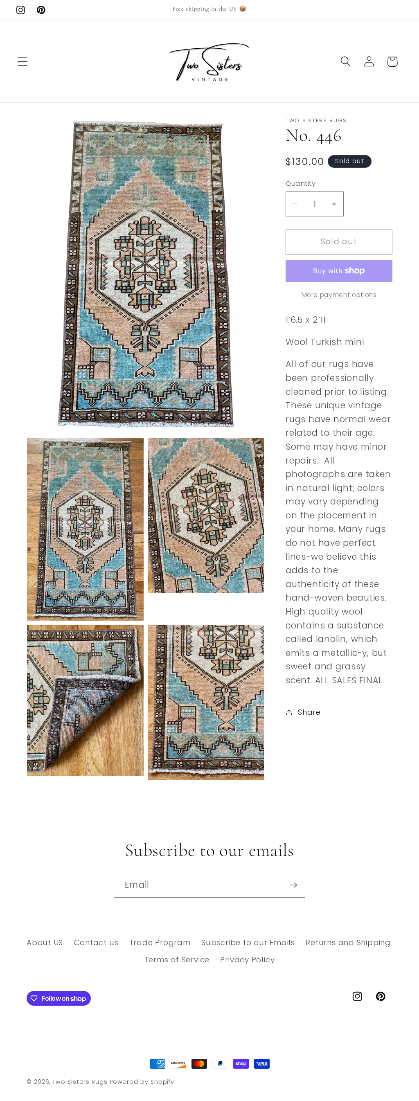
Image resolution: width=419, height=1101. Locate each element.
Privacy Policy (247, 960)
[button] (22, 61)
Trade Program (160, 942)
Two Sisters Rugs (80, 1082)
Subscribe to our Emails (248, 942)
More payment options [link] (339, 294)
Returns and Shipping (348, 942)
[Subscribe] (293, 885)
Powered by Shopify (142, 1082)
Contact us (96, 942)
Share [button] (309, 712)
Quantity (300, 183)
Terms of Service (177, 960)
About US (45, 942)
